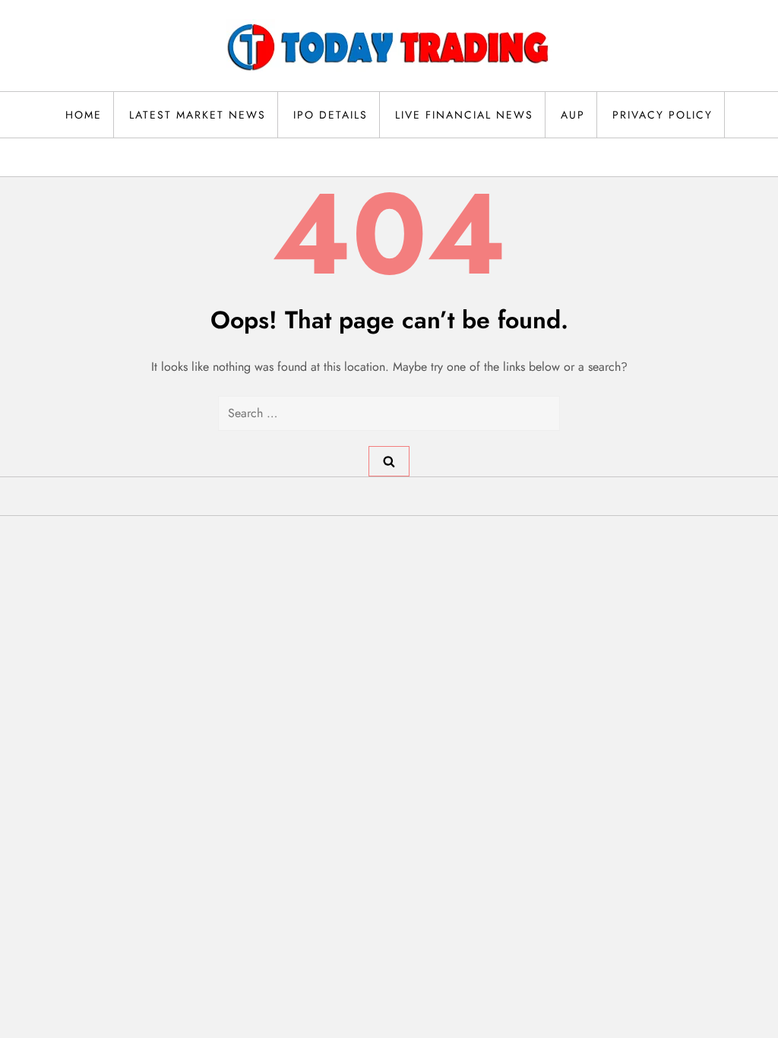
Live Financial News (464, 114)
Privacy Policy (662, 114)
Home (83, 114)
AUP (573, 114)
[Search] (389, 461)
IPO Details (330, 114)
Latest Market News (197, 114)
